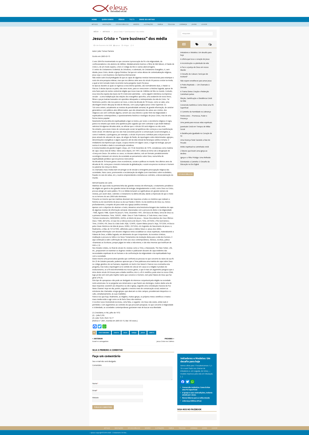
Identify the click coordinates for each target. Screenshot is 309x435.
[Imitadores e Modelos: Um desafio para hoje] (197, 352)
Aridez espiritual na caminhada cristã (194, 147)
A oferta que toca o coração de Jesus (195, 59)
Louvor (204, 24)
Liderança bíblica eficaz (192, 401)
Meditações (106, 24)
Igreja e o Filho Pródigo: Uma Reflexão (195, 157)
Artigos (95, 24)
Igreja (134, 333)
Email (94, 390)
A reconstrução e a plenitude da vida (194, 63)
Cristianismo (103, 333)
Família (160, 24)
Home (94, 19)
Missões (136, 24)
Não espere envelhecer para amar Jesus (196, 81)
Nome (94, 383)
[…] (181, 376)
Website (95, 397)
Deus (125, 333)
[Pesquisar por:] (197, 34)
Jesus (143, 333)
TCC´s (131, 19)
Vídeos (121, 19)
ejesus (117, 45)
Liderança (183, 24)
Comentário (97, 365)
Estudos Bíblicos (122, 24)
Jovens (194, 24)
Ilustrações (148, 24)
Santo (151, 333)
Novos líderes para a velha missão (196, 398)
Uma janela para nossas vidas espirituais (196, 122)
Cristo (116, 333)
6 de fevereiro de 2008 (103, 45)
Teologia (171, 24)
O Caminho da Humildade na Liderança (195, 112)
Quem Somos (107, 19)
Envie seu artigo (147, 19)
